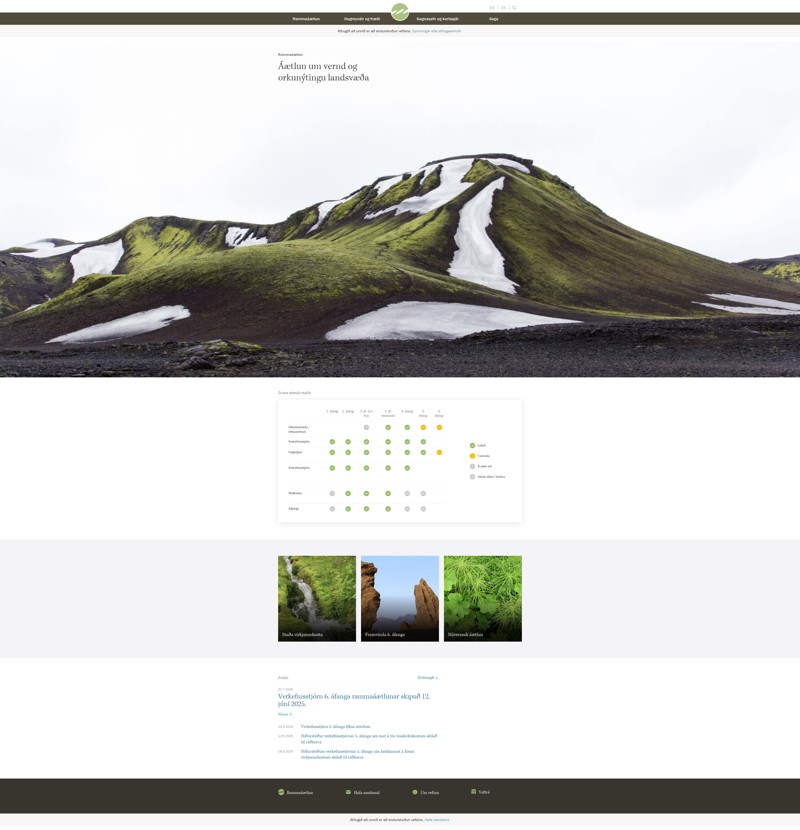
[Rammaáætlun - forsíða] (400, 11)
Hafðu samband (492, 7)
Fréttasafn (426, 677)
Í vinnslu (407, 441)
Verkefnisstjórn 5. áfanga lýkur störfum (335, 727)
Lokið (388, 427)
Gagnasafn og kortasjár (438, 18)
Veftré (484, 792)
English (503, 7)
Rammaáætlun (306, 18)
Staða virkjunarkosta (302, 634)
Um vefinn (430, 793)
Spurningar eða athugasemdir (436, 30)
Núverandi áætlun (465, 634)
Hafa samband (367, 793)
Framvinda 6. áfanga (385, 634)
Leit (513, 7)
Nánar (283, 714)
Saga (493, 18)
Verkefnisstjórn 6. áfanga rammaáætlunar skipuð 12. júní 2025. (354, 700)
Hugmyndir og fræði (362, 18)
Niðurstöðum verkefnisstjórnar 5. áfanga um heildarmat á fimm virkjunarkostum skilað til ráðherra (357, 754)
